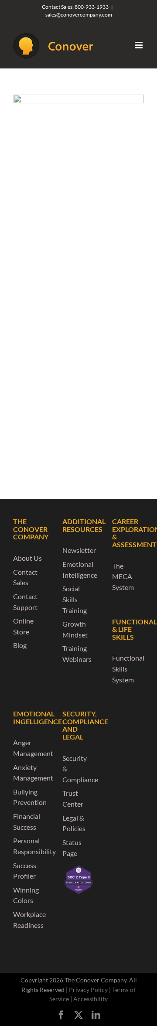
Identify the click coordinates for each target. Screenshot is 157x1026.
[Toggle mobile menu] (139, 45)
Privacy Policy (88, 989)
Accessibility (90, 998)
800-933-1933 (92, 6)
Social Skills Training (74, 599)
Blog (20, 645)
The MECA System (123, 576)
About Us (27, 558)
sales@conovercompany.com (78, 14)
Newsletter (79, 550)
